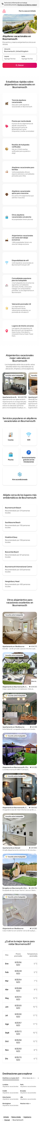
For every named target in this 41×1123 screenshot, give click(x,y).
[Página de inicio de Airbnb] (4, 11)
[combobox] (19, 51)
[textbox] (11, 58)
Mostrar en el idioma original (27, 5)
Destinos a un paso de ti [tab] (11, 1078)
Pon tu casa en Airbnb (27, 11)
